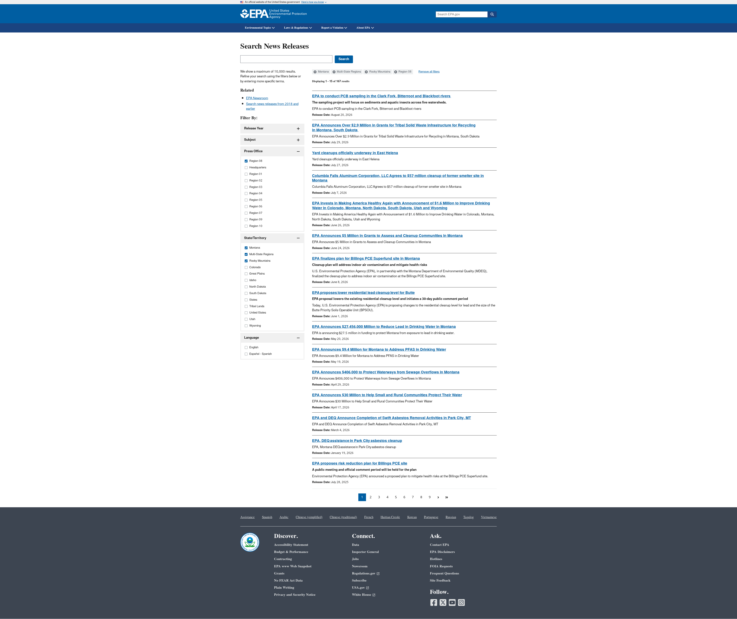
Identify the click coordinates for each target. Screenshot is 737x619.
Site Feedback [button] (440, 580)
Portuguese (431, 517)
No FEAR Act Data (288, 580)
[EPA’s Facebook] (434, 602)
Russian (451, 517)
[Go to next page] (438, 497)
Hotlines (436, 559)
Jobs (355, 559)
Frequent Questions (444, 573)
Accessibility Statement (291, 545)
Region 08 (404, 71)
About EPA (363, 28)
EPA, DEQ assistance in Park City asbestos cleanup (357, 441)
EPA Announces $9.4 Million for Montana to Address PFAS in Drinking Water (379, 349)
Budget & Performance (291, 552)
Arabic (283, 517)
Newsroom (360, 566)
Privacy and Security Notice (295, 595)
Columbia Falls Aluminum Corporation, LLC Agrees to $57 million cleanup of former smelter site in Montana (398, 178)
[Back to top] (726, 608)
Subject (250, 139)
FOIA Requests (441, 566)
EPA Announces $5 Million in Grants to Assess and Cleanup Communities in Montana (387, 236)
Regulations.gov (363, 573)
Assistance (247, 517)
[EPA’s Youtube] (452, 602)
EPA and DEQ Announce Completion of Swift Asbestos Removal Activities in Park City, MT (391, 418)
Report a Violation (332, 28)
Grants (279, 573)
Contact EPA (439, 545)
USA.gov (358, 588)
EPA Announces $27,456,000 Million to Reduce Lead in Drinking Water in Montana (384, 327)
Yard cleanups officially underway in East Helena (355, 153)
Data (355, 545)
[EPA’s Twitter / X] (443, 602)
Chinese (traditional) (343, 517)
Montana (323, 71)
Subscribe (359, 580)
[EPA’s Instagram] (461, 602)
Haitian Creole (390, 517)
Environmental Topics (258, 28)
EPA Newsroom (257, 98)
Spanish (267, 517)
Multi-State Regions (348, 71)
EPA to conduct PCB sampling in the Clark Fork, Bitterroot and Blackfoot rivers (381, 96)
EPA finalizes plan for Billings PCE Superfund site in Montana (366, 258)
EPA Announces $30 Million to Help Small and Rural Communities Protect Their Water (387, 395)
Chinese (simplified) (309, 517)
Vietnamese (489, 517)
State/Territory (255, 238)
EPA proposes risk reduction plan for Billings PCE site (359, 463)
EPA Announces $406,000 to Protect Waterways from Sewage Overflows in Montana (385, 372)
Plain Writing (284, 588)
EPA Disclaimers (442, 552)
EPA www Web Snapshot (292, 566)
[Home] (273, 13)
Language (251, 337)
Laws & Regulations (296, 28)
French (368, 517)
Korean (412, 517)
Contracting (283, 559)
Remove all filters (429, 71)
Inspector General (365, 552)
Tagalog (468, 517)
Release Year (254, 128)
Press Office (253, 151)
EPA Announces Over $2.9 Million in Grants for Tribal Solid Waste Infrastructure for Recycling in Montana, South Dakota (394, 128)
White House (361, 595)
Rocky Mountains (379, 71)
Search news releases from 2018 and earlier (272, 106)
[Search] (492, 14)
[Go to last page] (446, 497)
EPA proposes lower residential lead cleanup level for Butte (363, 293)
